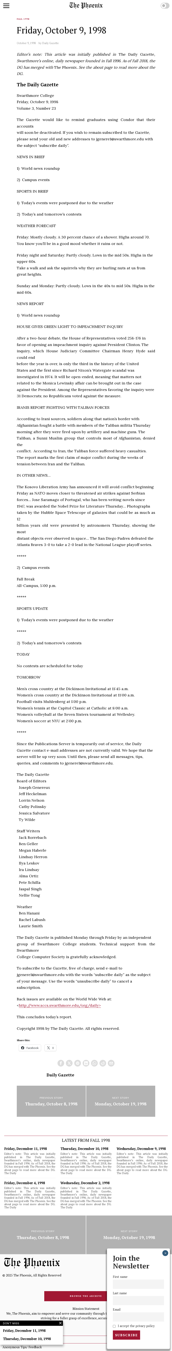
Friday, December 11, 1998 (25, 1149)
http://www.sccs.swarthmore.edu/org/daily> (60, 1005)
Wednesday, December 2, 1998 (84, 1183)
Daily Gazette (50, 43)
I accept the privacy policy (136, 1326)
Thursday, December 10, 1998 (84, 1149)
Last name (120, 1293)
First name (120, 1277)
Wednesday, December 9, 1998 (141, 1149)
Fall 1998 (23, 19)
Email (117, 1310)
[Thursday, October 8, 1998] (51, 1101)
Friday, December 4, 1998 (24, 1183)
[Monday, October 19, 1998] (120, 1101)
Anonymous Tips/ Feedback (22, 1347)
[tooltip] (60, 1063)
